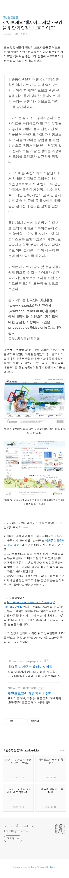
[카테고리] (4, 4)
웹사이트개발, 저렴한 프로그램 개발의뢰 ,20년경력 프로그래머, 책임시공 (34, 700)
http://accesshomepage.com (25, 661)
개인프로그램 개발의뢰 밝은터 (30, 693)
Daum (34, 867)
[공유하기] (17, 721)
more (63, 750)
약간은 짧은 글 (10, 17)
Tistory (53, 867)
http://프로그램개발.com (22, 687)
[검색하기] (64, 4)
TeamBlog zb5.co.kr (16, 831)
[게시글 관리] (22, 721)
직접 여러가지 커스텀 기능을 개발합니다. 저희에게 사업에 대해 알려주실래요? (34, 674)
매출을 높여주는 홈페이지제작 (30, 667)
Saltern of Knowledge (19, 826)
